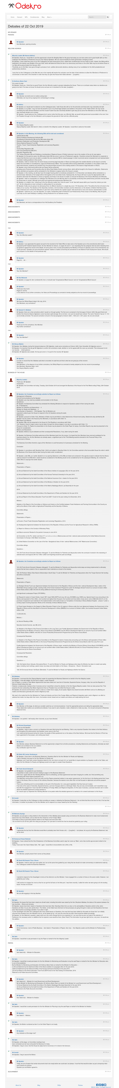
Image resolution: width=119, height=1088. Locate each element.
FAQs (59, 1085)
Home (12, 17)
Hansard (19, 17)
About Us (18, 1085)
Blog (43, 17)
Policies (80, 1085)
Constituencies (34, 17)
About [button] (49, 17)
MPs (26, 17)
